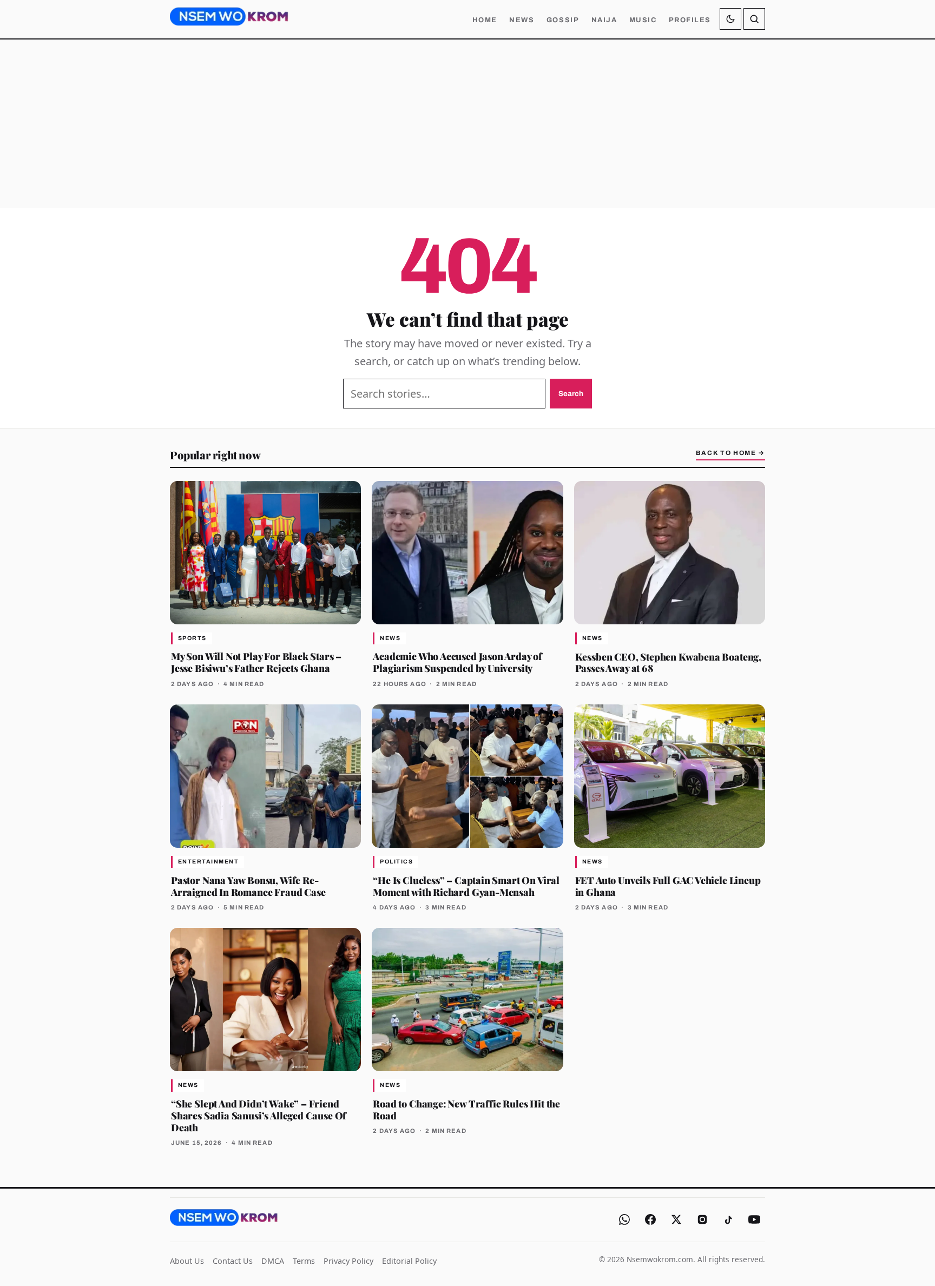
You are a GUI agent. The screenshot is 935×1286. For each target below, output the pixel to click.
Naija (604, 20)
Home (484, 20)
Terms (304, 1261)
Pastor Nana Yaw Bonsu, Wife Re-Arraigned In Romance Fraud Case (248, 886)
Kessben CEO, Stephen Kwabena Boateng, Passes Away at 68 (668, 662)
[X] (676, 1219)
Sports (192, 638)
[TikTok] (728, 1219)
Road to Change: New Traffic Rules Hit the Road (466, 1109)
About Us (187, 1261)
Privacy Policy (348, 1261)
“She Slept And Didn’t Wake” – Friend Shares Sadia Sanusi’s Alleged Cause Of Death (258, 1115)
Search (570, 394)
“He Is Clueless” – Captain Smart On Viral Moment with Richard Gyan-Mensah (466, 886)
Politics (396, 862)
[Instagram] (702, 1219)
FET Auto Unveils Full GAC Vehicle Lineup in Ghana (668, 886)
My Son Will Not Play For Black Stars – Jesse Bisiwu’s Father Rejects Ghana (256, 662)
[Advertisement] (467, 124)
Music (643, 20)
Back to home (730, 453)
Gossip (562, 20)
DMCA (272, 1261)
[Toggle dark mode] (730, 19)
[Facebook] (650, 1219)
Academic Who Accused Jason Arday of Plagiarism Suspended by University (457, 662)
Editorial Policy (409, 1261)
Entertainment (208, 862)
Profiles (690, 20)
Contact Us (233, 1261)
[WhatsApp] (624, 1219)
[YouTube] (754, 1219)
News (521, 20)
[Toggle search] (754, 19)
